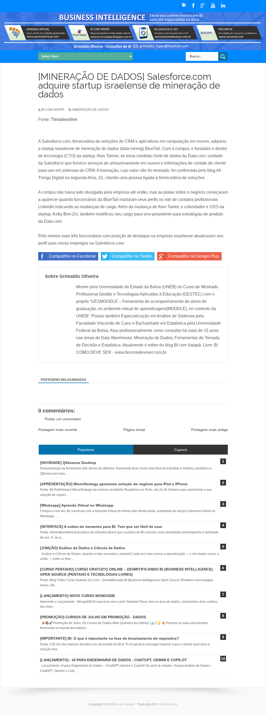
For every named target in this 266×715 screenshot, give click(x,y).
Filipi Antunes (168, 704)
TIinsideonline (64, 119)
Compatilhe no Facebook (72, 256)
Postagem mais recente (57, 430)
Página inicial (134, 430)
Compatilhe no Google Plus (193, 256)
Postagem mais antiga (209, 430)
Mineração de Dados (90, 109)
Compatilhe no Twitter (132, 256)
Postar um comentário (63, 419)
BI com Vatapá (124, 704)
